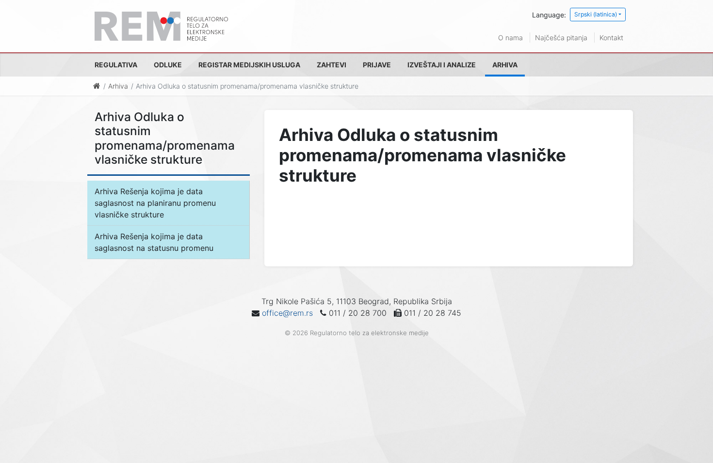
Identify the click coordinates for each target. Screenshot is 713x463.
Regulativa (116, 65)
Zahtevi (331, 65)
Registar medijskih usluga (249, 65)
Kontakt (611, 37)
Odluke (168, 65)
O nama (510, 37)
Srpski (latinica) (595, 14)
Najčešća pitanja (561, 37)
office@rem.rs (287, 313)
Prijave (377, 65)
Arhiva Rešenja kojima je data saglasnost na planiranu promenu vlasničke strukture (155, 202)
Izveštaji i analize (441, 65)
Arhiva (505, 65)
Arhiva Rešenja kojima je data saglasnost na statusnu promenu (154, 242)
